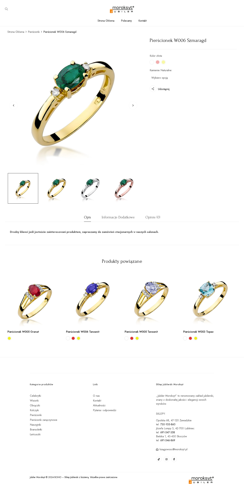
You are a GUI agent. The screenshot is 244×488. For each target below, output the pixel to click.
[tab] (87, 218)
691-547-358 (167, 432)
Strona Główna (15, 32)
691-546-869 (167, 440)
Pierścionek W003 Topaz (198, 331)
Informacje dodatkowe (118, 217)
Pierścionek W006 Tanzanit (82, 331)
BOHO (57, 477)
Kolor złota (156, 56)
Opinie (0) (152, 217)
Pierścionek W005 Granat (23, 331)
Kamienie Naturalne (160, 70)
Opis (87, 217)
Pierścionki (34, 32)
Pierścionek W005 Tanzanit (141, 331)
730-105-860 (167, 424)
